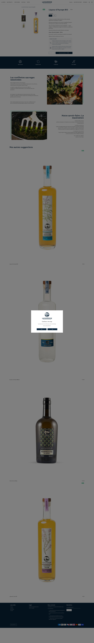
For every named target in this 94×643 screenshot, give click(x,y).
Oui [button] (52, 329)
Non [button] (41, 329)
